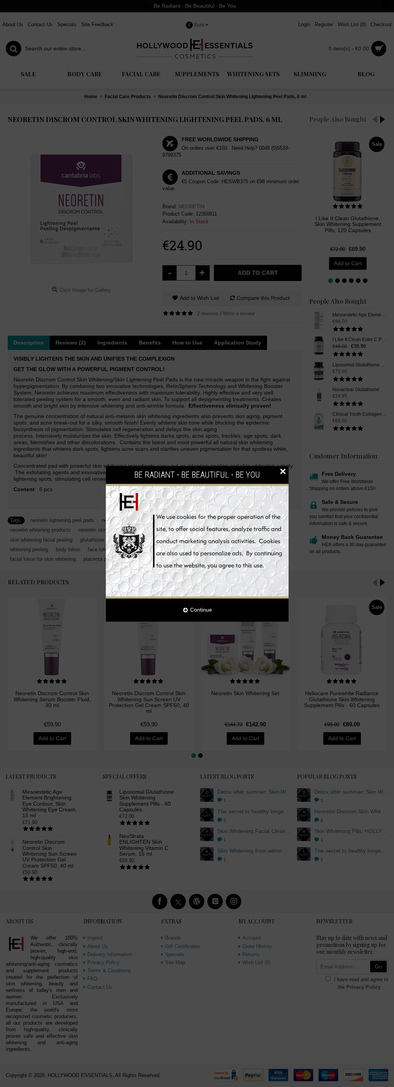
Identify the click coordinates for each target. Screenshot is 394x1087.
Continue (201, 610)
